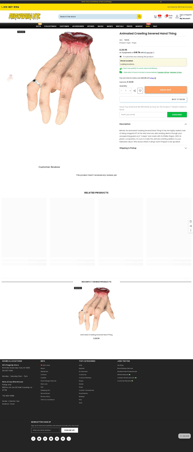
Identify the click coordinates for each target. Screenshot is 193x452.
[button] (153, 52)
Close (161, 2)
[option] (65, 78)
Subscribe (177, 115)
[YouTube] (63, 439)
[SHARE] (135, 90)
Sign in (181, 15)
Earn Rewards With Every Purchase (180, 7)
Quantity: (123, 86)
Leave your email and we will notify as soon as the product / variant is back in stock (153, 108)
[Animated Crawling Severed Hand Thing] (96, 309)
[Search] (100, 16)
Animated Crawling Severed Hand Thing (96, 335)
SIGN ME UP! (69, 430)
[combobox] (97, 16)
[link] (140, 90)
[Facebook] (33, 439)
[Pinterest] (45, 439)
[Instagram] (39, 439)
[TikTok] (51, 439)
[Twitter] (69, 439)
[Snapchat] (57, 439)
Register (188, 15)
